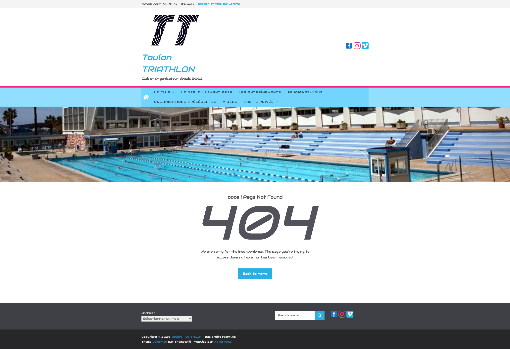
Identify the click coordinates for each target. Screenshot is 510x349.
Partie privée (259, 102)
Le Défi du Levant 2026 (206, 92)
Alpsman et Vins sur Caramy (218, 4)
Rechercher (320, 315)
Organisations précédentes (185, 102)
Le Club (162, 92)
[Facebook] (349, 45)
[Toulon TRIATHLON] (146, 97)
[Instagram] (357, 45)
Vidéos (230, 102)
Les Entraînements (260, 92)
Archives (148, 313)
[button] (173, 92)
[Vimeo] (365, 45)
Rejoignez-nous (305, 92)
